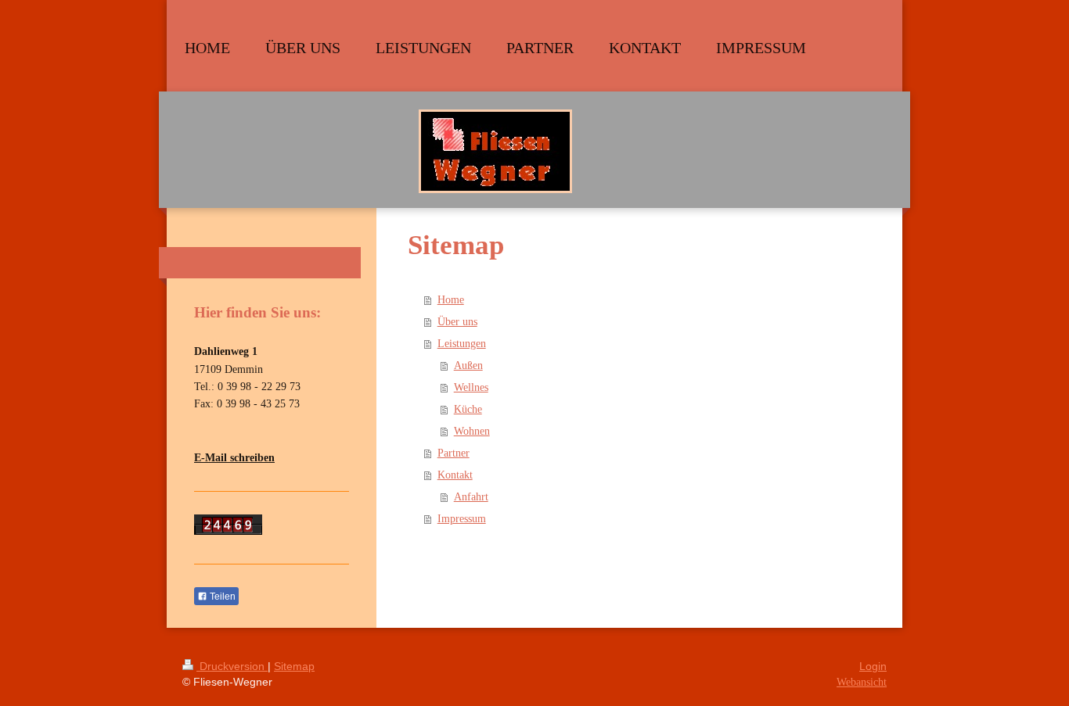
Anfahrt (471, 497)
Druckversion (232, 666)
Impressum (461, 519)
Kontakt (455, 475)
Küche (468, 409)
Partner (453, 453)
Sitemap (294, 666)
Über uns (457, 322)
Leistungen (461, 343)
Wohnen (472, 431)
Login (873, 666)
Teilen (221, 596)
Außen (468, 365)
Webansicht (862, 682)
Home (450, 300)
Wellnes (471, 387)
